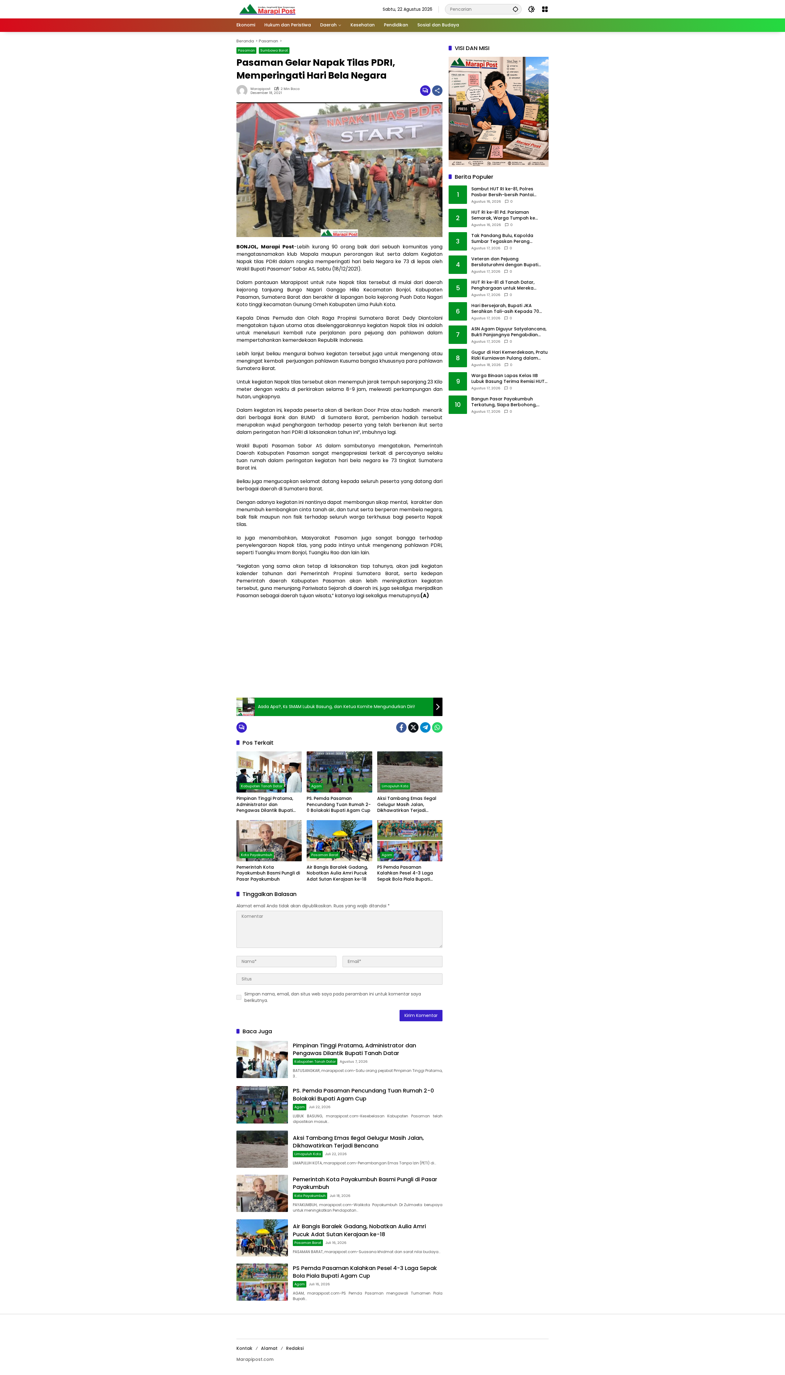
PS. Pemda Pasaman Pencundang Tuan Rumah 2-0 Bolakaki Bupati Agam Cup (339, 804)
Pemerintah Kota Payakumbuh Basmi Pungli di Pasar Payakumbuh (268, 873)
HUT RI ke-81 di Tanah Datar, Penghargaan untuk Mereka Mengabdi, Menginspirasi (502, 285)
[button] (515, 9)
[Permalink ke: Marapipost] (243, 90)
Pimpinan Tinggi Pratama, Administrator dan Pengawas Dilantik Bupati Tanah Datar (264, 805)
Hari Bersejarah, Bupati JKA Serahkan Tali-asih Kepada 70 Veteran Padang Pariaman (505, 309)
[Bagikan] (437, 90)
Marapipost (260, 89)
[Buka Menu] (545, 9)
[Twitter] (413, 727)
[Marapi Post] (267, 9)
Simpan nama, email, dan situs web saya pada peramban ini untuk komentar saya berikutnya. (332, 997)
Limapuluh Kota (395, 786)
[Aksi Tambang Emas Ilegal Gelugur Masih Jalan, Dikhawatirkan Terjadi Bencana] (409, 772)
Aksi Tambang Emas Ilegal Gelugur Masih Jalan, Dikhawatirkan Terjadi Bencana (406, 805)
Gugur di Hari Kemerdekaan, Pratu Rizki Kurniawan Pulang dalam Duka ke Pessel (509, 355)
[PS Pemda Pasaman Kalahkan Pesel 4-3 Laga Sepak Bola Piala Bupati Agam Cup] (409, 840)
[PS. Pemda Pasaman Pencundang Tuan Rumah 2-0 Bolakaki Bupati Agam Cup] (339, 772)
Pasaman (246, 50)
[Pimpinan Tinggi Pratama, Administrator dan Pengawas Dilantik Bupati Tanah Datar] (269, 772)
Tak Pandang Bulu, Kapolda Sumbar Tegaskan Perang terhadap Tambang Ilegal (502, 239)
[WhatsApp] (437, 727)
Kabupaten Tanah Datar (261, 786)
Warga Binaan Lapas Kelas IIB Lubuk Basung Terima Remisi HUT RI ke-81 (508, 379)
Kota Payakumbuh (256, 854)
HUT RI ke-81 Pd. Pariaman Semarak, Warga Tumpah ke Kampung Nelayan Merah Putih (505, 215)
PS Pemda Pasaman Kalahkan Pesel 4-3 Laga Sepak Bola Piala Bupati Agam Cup (405, 873)
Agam (316, 786)
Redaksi (295, 1348)
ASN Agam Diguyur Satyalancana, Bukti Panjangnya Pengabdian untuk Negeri (508, 332)
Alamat (269, 1348)
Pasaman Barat (324, 854)
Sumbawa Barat (274, 50)
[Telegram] (425, 727)
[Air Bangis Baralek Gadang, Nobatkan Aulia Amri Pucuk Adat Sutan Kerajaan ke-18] (339, 840)
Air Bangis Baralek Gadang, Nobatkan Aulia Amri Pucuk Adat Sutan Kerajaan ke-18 (337, 873)
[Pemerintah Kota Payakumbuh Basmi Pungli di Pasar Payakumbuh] (269, 840)
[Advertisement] (339, 648)
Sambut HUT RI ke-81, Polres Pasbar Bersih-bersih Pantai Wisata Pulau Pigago (502, 192)
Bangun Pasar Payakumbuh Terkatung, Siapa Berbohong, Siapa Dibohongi (504, 402)
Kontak (244, 1348)
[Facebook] (401, 727)
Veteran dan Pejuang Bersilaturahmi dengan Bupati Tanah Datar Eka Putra (504, 262)
